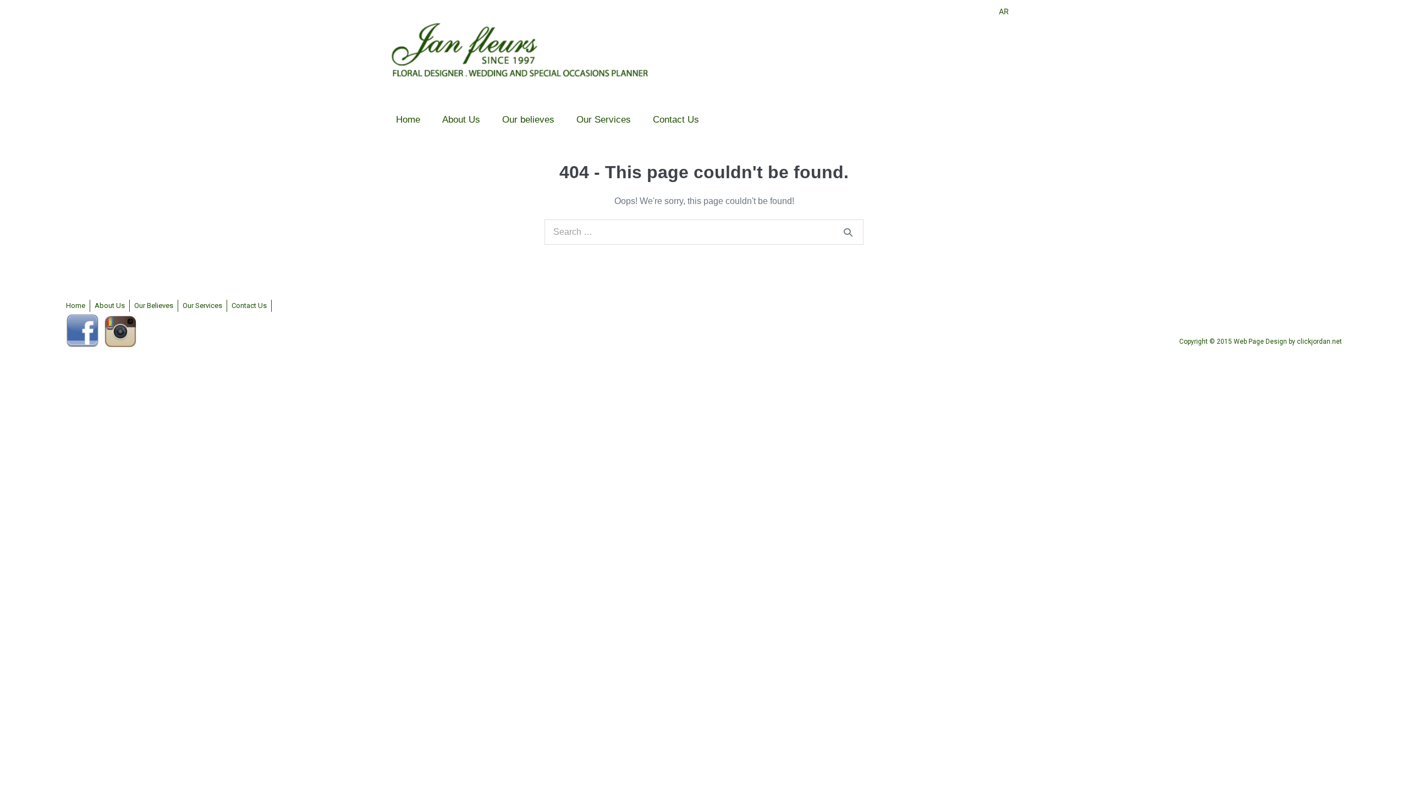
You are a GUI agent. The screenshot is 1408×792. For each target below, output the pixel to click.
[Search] (848, 232)
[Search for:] (704, 232)
